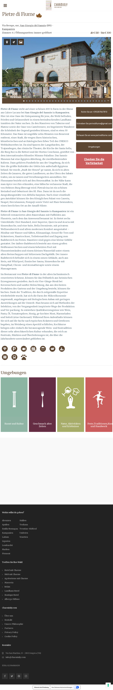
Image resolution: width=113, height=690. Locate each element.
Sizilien (23, 520)
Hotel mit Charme (13, 570)
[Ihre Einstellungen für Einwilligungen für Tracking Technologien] (108, 685)
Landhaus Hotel (12, 591)
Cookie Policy (11, 636)
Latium (5, 537)
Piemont (6, 553)
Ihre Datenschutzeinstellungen (62, 687)
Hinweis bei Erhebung (41, 687)
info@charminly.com (16, 657)
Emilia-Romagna (10, 529)
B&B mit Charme (12, 574)
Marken (5, 549)
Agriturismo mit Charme (16, 578)
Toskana (24, 524)
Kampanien (8, 29)
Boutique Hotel (12, 595)
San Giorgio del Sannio (33, 25)
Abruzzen (6, 520)
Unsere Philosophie (14, 624)
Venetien (24, 537)
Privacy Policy (11, 632)
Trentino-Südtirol (28, 529)
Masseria (9, 582)
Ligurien (6, 541)
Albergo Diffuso (12, 599)
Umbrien (24, 533)
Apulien (5, 524)
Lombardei (7, 545)
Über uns (9, 616)
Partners (9, 628)
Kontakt (8, 620)
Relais (7, 587)
